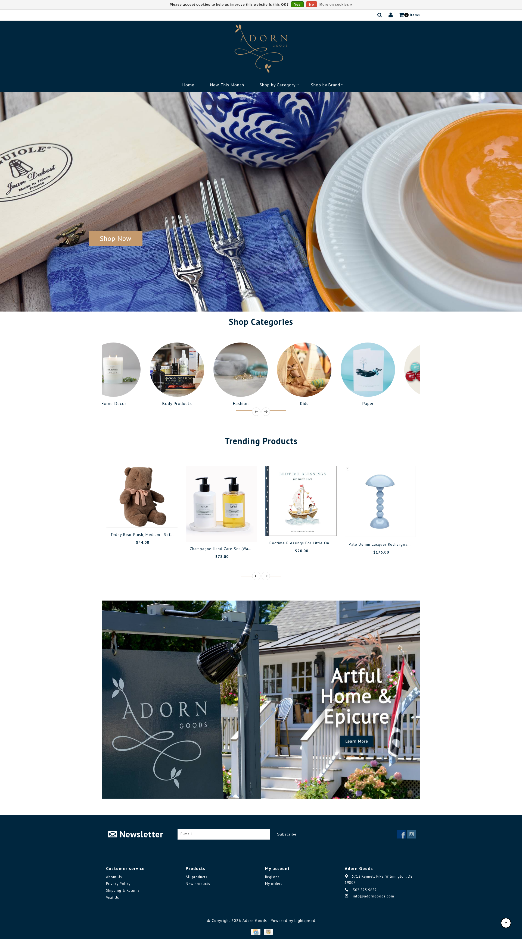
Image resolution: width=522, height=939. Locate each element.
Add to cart (123, 518)
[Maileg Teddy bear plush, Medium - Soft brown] (142, 497)
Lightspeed (304, 920)
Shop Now (115, 238)
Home (188, 84)
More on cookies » (335, 5)
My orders (273, 883)
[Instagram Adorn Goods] (411, 834)
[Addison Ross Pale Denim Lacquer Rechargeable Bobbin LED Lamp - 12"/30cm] (380, 502)
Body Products (134, 403)
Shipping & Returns (123, 890)
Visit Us (112, 897)
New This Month (227, 84)
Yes (297, 5)
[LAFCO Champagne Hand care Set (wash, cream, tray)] (221, 504)
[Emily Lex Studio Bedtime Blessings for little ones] (301, 501)
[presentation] (256, 411)
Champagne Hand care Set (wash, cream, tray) (234, 548)
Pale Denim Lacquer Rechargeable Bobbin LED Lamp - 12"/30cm (409, 544)
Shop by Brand (325, 84)
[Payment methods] (255, 931)
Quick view (160, 518)
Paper (325, 403)
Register (272, 877)
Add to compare (147, 518)
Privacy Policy (118, 883)
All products (196, 877)
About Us (114, 877)
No (311, 5)
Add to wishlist (135, 518)
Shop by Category (278, 84)
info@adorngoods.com (373, 896)
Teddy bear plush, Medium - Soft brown (147, 534)
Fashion (197, 403)
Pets (388, 403)
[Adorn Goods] (261, 48)
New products (198, 883)
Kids (261, 403)
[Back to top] (506, 923)
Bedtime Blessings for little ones (301, 543)
